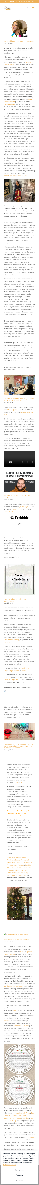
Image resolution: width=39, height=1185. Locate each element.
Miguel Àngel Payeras (12, 671)
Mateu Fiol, (15, 868)
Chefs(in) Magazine (11, 680)
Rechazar (19, 1175)
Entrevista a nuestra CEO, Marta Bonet (17, 496)
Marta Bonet (8, 512)
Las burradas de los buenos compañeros (15, 600)
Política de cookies (9, 1165)
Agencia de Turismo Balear (17, 857)
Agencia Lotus (17, 862)
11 (26, 903)
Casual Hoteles (9, 104)
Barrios (23, 671)
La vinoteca (17, 1104)
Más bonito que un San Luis (17, 875)
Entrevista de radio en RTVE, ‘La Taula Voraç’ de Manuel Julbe (19, 399)
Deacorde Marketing (11, 640)
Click (16, 782)
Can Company (19, 865)
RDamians (25, 1104)
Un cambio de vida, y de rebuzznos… (19, 41)
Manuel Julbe (12, 410)
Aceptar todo (19, 1170)
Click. (22, 782)
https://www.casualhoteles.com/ (15, 176)
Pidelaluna (31, 1123)
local (14, 996)
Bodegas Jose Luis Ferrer (21, 1099)
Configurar (19, 1180)
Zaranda (7, 1006)
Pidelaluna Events (13, 860)
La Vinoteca (16, 873)
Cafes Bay (24, 873)
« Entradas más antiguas (13, 1149)
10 (24, 903)
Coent (14, 509)
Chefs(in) (7, 642)
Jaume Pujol (24, 507)
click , (22, 937)
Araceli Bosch (25, 668)
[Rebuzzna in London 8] (19, 906)
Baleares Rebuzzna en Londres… (17, 925)
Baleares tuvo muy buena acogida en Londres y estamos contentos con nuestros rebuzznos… (19, 746)
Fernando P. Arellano (21, 1011)
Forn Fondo (23, 868)
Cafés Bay (12, 1106)
